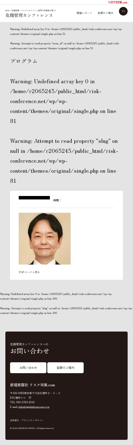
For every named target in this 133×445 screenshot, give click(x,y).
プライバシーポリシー (32, 420)
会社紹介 (14, 420)
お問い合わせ (28, 367)
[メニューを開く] (123, 11)
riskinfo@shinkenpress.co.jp (33, 407)
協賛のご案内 (105, 13)
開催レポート (84, 13)
